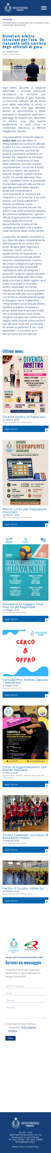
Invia (10, 1038)
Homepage (7, 19)
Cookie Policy (32, 1147)
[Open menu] (44, 8)
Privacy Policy (18, 1147)
